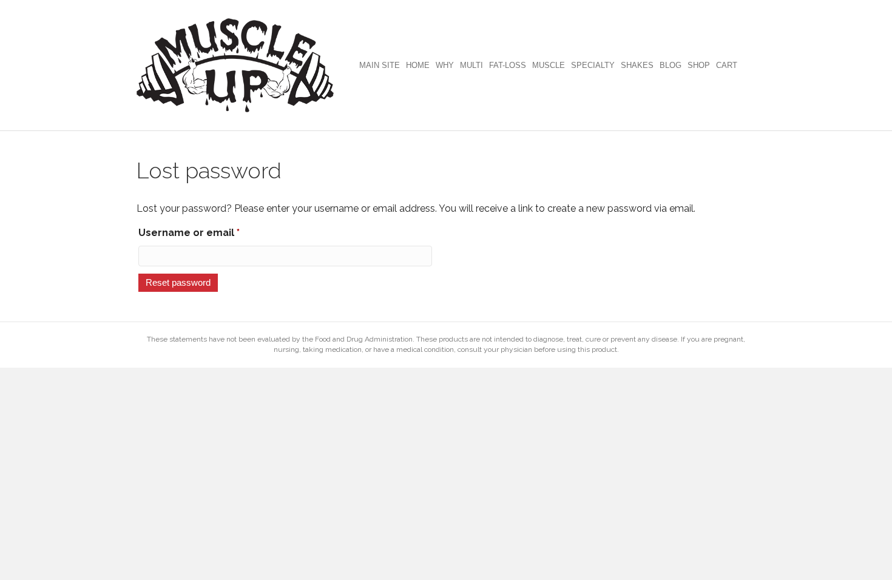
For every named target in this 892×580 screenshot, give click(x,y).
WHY (445, 65)
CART (726, 65)
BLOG (670, 65)
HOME (418, 65)
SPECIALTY (593, 65)
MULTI (471, 65)
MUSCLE (548, 65)
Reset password (178, 282)
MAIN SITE (379, 65)
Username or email (211, 232)
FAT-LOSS (507, 65)
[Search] (747, 65)
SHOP (699, 65)
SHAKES (637, 65)
